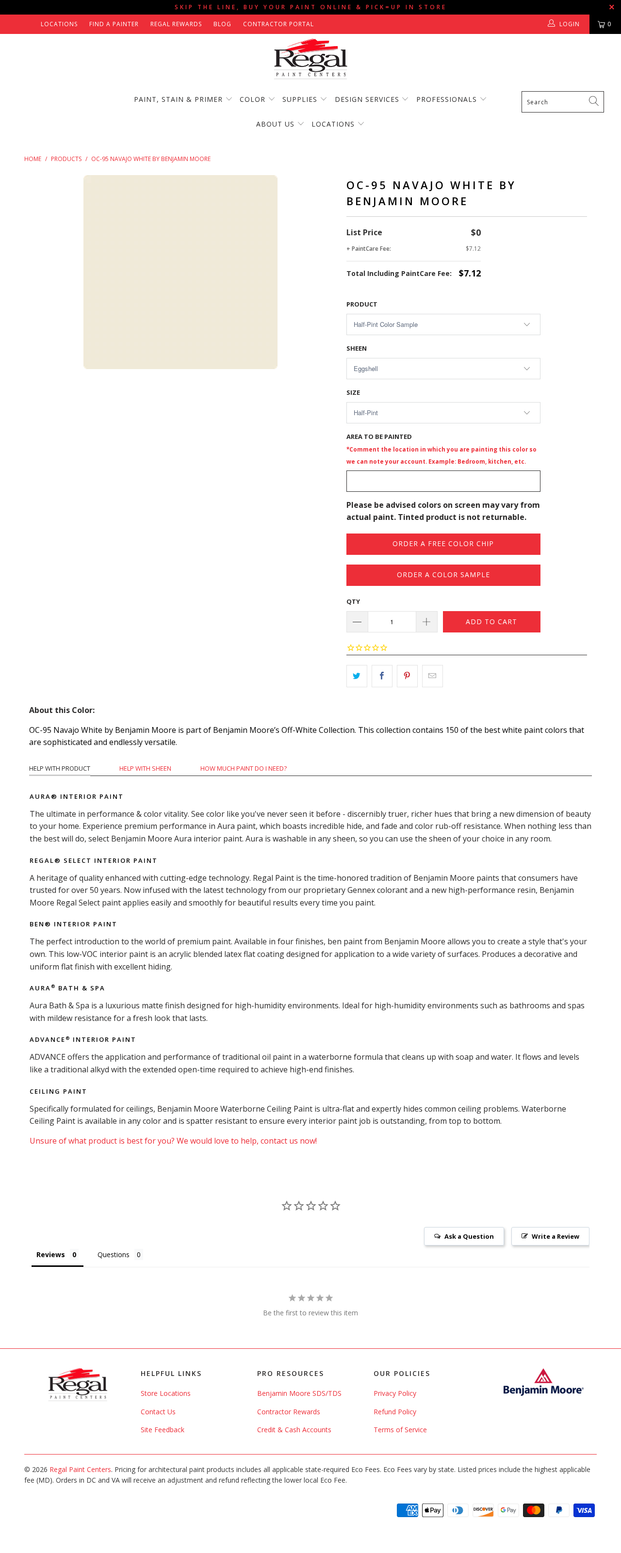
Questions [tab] (114, 1254)
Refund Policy (395, 1411)
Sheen (356, 348)
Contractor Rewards (288, 1411)
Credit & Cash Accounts (294, 1429)
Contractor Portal (278, 24)
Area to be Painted (441, 448)
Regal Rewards (176, 24)
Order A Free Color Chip (443, 543)
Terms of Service (400, 1429)
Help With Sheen (145, 768)
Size (353, 392)
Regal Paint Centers (80, 1469)
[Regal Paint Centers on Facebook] (15, 24)
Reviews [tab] (50, 1254)
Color (252, 99)
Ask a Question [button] (469, 1236)
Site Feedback (162, 1429)
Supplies (299, 99)
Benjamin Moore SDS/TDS (299, 1393)
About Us (276, 124)
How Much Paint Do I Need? (243, 768)
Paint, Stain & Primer (178, 99)
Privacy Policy (395, 1393)
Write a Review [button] (555, 1236)
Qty (353, 601)
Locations (59, 24)
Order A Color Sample (443, 574)
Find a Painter (114, 24)
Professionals (447, 99)
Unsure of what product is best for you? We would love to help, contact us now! (173, 1140)
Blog (222, 24)
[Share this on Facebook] (382, 676)
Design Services (367, 99)
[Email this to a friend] (432, 676)
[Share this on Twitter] (356, 676)
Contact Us (158, 1411)
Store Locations (166, 1393)
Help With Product (59, 768)
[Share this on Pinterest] (407, 676)
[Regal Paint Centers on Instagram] (29, 24)
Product (361, 304)
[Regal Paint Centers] (310, 59)
